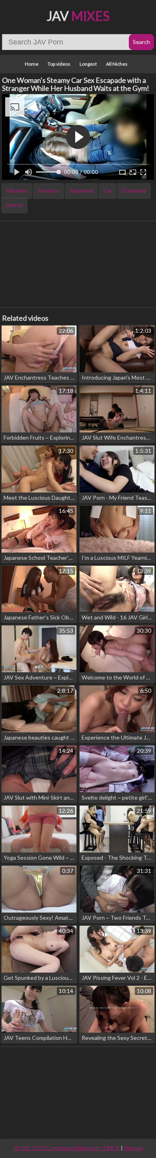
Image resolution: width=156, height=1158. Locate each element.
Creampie (134, 190)
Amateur (49, 190)
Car (107, 190)
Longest (88, 64)
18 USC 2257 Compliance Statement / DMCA (66, 1148)
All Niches (117, 64)
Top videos (59, 64)
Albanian (17, 190)
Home (31, 64)
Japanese (81, 190)
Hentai (14, 204)
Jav (78, 16)
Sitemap (133, 1148)
